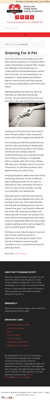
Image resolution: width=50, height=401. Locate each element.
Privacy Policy (38, 393)
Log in (31, 395)
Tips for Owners (21, 253)
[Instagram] (27, 17)
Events (9, 331)
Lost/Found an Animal (15, 328)
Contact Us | (26, 22)
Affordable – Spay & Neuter (17, 345)
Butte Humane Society (25, 9)
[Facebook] (17, 17)
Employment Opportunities (17, 342)
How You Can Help (14, 338)
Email (17, 22)
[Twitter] (22, 17)
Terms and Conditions (22, 377)
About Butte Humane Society (18, 325)
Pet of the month (13, 335)
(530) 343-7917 (37, 22)
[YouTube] (32, 17)
